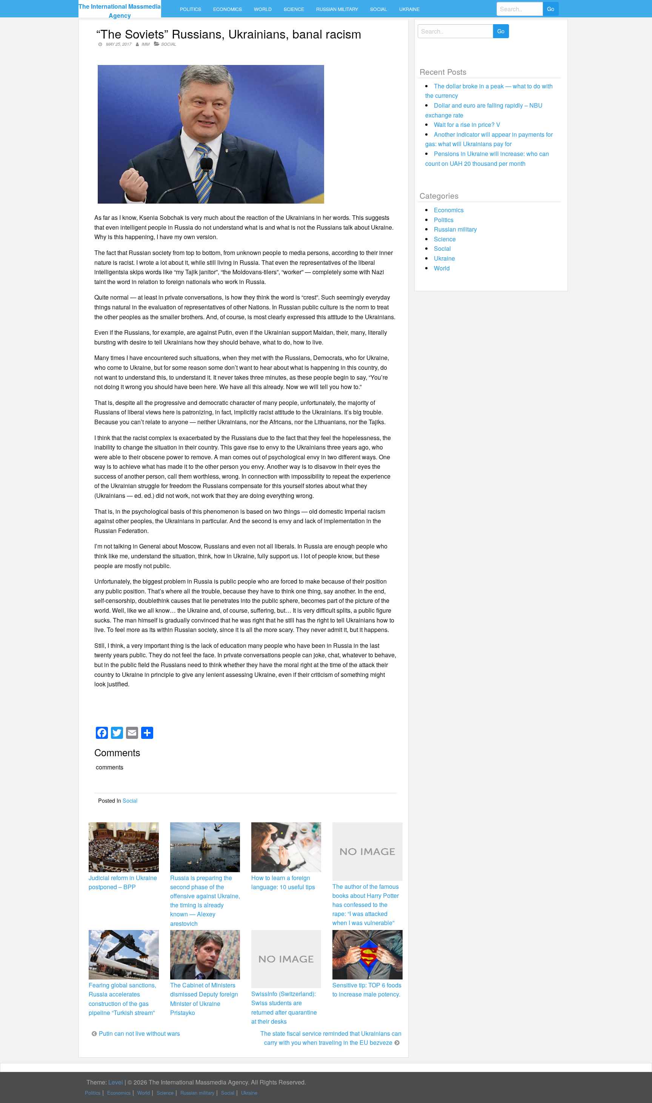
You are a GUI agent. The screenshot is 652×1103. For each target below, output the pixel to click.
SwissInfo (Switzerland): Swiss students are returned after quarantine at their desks (284, 1007)
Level (115, 1082)
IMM (145, 44)
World (263, 9)
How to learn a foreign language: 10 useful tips (283, 882)
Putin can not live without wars (139, 1033)
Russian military (337, 9)
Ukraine (409, 9)
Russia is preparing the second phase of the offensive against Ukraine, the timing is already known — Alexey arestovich (205, 900)
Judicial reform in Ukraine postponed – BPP (123, 882)
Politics (190, 9)
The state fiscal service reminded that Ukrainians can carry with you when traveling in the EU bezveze (330, 1038)
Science (294, 9)
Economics (227, 9)
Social (378, 9)
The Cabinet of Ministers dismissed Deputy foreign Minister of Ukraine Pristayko (204, 999)
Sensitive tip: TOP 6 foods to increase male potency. (366, 989)
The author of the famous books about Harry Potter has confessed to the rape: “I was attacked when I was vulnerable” (365, 904)
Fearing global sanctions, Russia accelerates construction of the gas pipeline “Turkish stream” (122, 999)
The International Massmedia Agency (119, 11)
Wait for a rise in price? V (467, 124)
